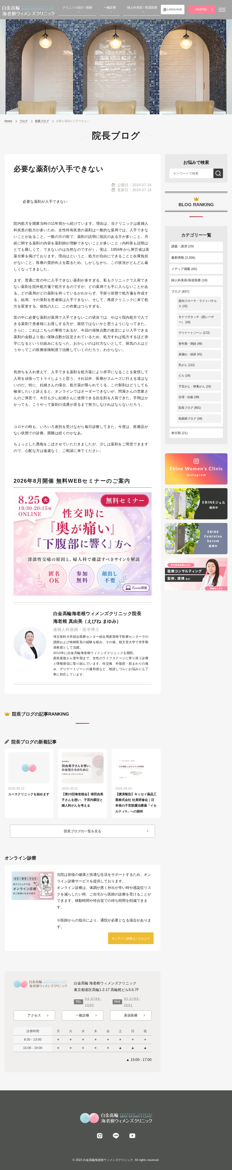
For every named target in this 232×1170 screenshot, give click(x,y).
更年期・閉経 (187, 343)
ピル (181, 375)
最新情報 (177, 257)
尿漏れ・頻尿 (187, 354)
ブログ (176, 291)
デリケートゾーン (190, 332)
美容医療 (131, 1015)
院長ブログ (186, 407)
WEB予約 (201, 9)
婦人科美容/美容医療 (186, 280)
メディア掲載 (180, 269)
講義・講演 (179, 246)
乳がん (183, 365)
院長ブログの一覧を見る (82, 831)
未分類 (176, 433)
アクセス (34, 1015)
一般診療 (82, 1015)
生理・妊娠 (186, 397)
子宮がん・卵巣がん (192, 386)
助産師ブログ (187, 418)
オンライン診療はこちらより (131, 938)
